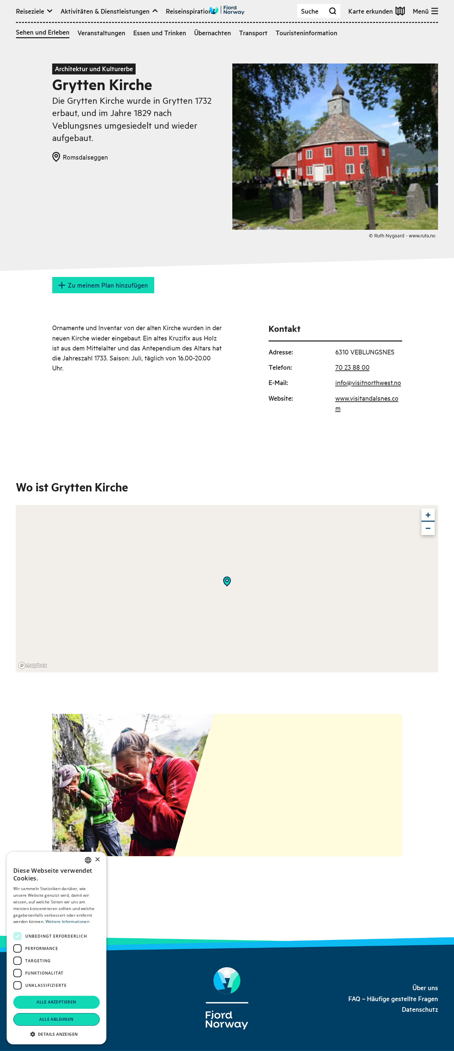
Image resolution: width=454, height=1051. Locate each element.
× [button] (97, 859)
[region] (227, 588)
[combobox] (88, 860)
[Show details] (227, 582)
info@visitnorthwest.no (368, 382)
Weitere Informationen (67, 921)
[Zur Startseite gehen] (227, 10)
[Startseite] (227, 998)
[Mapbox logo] (32, 665)
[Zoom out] (428, 528)
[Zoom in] (428, 515)
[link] (425, 987)
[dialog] (56, 948)
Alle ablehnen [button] (56, 1019)
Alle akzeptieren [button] (56, 1002)
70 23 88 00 (352, 367)
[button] (56, 1034)
